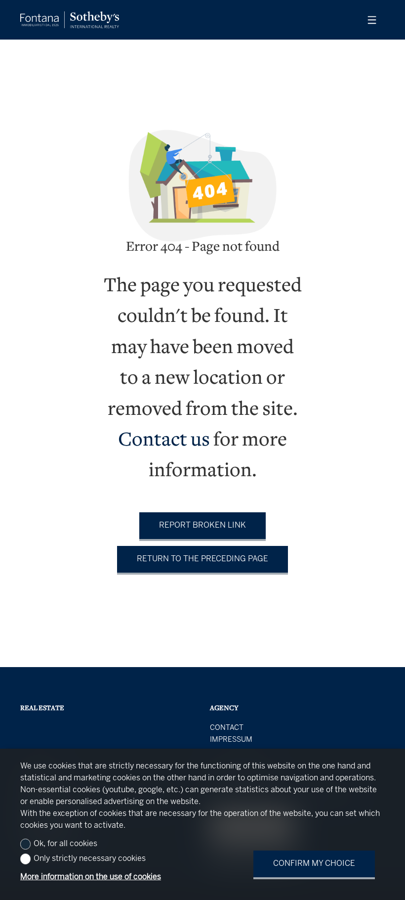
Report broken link (202, 525)
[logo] (69, 19)
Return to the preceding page (202, 559)
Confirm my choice (314, 863)
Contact (226, 727)
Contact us (164, 440)
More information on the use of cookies (90, 877)
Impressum (231, 739)
